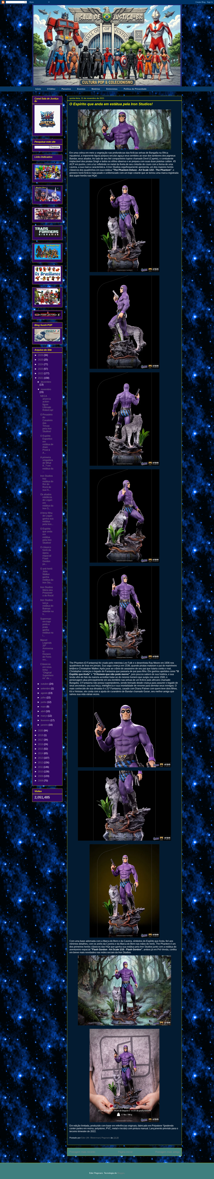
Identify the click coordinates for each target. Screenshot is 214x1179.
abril (43, 711)
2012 (41, 762)
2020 (41, 730)
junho (44, 702)
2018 (41, 735)
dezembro (46, 382)
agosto (44, 693)
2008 (41, 780)
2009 (41, 776)
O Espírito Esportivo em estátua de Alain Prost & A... (46, 444)
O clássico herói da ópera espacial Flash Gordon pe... (45, 555)
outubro (45, 684)
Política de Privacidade (135, 89)
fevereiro (45, 720)
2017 (41, 740)
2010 (41, 771)
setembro (46, 688)
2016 (41, 744)
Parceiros (66, 89)
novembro (46, 389)
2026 (41, 355)
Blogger (120, 1173)
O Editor (51, 89)
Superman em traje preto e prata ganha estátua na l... (46, 627)
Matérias (96, 89)
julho (43, 697)
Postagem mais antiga (167, 1152)
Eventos (81, 89)
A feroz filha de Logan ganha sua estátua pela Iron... (46, 518)
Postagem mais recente (82, 1152)
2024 (41, 364)
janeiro (44, 725)
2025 (41, 359)
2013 (41, 758)
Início (38, 89)
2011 (41, 767)
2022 (41, 373)
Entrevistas (111, 89)
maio (43, 706)
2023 (41, 369)
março (44, 716)
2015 (41, 749)
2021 (41, 378)
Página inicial (125, 1152)
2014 (41, 753)
